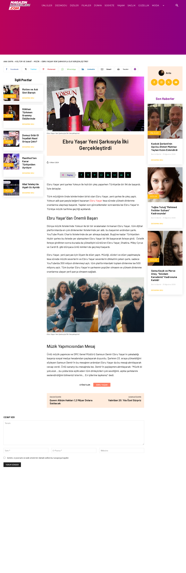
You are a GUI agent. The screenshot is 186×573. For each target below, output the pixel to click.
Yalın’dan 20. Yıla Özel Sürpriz (124, 400)
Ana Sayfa (8, 61)
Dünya (8, 165)
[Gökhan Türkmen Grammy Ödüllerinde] (11, 113)
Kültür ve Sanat (23, 61)
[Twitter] (88, 175)
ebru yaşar (102, 385)
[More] (135, 69)
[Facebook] (81, 175)
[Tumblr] (128, 175)
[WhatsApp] (101, 175)
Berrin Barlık (156, 154)
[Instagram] (161, 82)
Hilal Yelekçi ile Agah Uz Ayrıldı (31, 186)
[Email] (115, 175)
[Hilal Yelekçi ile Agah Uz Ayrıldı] (11, 188)
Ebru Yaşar (96, 200)
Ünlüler (154, 133)
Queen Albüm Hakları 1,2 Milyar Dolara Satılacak (71, 402)
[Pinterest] (95, 175)
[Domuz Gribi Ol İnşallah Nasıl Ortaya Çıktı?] (11, 139)
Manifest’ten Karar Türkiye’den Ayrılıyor (29, 162)
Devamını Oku (28, 98)
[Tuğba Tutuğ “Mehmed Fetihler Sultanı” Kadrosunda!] (165, 184)
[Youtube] (176, 82)
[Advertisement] (93, 32)
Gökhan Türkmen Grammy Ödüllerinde (28, 113)
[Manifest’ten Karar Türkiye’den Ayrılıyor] (11, 161)
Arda (168, 72)
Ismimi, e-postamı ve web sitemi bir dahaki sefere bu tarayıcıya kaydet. (38, 458)
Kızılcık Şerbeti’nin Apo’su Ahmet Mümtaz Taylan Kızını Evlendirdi (164, 146)
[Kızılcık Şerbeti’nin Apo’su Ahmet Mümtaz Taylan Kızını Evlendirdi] (165, 121)
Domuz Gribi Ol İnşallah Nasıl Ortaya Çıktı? (30, 138)
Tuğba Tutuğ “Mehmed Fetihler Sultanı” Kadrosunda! (164, 210)
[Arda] (162, 73)
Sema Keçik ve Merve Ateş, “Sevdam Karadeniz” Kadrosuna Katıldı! (164, 275)
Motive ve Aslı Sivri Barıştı (30, 91)
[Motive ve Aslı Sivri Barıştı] (11, 93)
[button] (177, 5)
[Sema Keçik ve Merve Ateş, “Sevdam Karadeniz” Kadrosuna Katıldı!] (165, 248)
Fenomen (10, 96)
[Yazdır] (121, 175)
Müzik (37, 61)
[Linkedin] (108, 175)
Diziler (153, 196)
